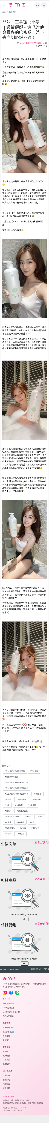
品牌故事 (6, 1075)
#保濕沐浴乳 (10, 828)
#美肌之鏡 (37, 794)
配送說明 (6, 1080)
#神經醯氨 (35, 828)
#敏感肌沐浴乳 (22, 811)
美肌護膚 (6, 1036)
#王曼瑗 (8, 800)
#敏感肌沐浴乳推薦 (12, 817)
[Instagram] (5, 992)
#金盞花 (8, 822)
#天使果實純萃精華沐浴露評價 (16, 794)
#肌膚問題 (20, 822)
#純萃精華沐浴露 (11, 777)
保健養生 (6, 1040)
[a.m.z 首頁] (9, 979)
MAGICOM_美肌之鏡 (11, 1012)
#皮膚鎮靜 (20, 834)
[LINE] (17, 992)
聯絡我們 (6, 1064)
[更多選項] (4, 5)
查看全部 (40, 842)
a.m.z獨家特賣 (9, 1003)
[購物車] (44, 5)
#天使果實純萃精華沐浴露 (15, 771)
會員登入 (6, 1051)
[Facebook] (11, 992)
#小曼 (7, 805)
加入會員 (6, 1056)
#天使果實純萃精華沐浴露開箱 (16, 788)
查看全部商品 (8, 1016)
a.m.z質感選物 (9, 1008)
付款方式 (6, 1084)
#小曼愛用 (32, 805)
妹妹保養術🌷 (8, 1027)
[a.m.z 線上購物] (16, 5)
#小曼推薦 (19, 805)
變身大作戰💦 (8, 1032)
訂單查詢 (6, 1060)
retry (24, 919)
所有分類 (6, 1088)
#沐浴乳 (8, 834)
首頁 (4, 12)
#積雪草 (40, 817)
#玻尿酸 (23, 828)
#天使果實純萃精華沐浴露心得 (16, 783)
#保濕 (32, 822)
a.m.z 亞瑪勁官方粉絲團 (31, 43)
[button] (37, 5)
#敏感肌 (8, 811)
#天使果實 (34, 771)
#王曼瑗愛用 (36, 800)
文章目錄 (12, 12)
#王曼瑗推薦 (21, 800)
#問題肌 (28, 817)
